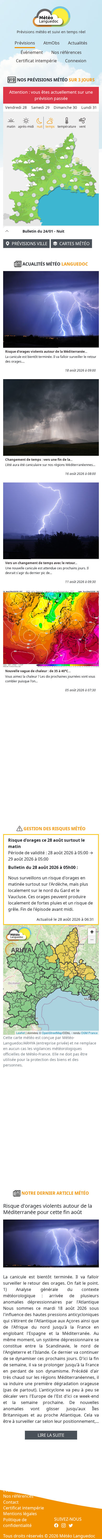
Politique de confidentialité (17, 1522)
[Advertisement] (51, 756)
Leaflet (20, 1033)
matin (11, 126)
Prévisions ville (29, 243)
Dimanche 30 (65, 107)
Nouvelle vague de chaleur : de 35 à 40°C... (38, 671)
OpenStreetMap (52, 1033)
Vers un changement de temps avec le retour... (41, 563)
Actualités (77, 43)
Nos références (66, 52)
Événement (32, 52)
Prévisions (25, 43)
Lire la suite (51, 1435)
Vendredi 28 (16, 107)
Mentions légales (20, 1513)
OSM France (89, 1033)
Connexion (75, 61)
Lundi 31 (89, 107)
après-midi (26, 126)
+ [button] (92, 932)
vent (82, 126)
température (67, 126)
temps (50, 126)
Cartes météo (74, 243)
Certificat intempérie (36, 61)
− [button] (92, 939)
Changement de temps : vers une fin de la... (38, 459)
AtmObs (51, 43)
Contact (11, 1502)
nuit (39, 126)
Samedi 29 (40, 107)
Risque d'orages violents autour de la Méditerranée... (46, 351)
